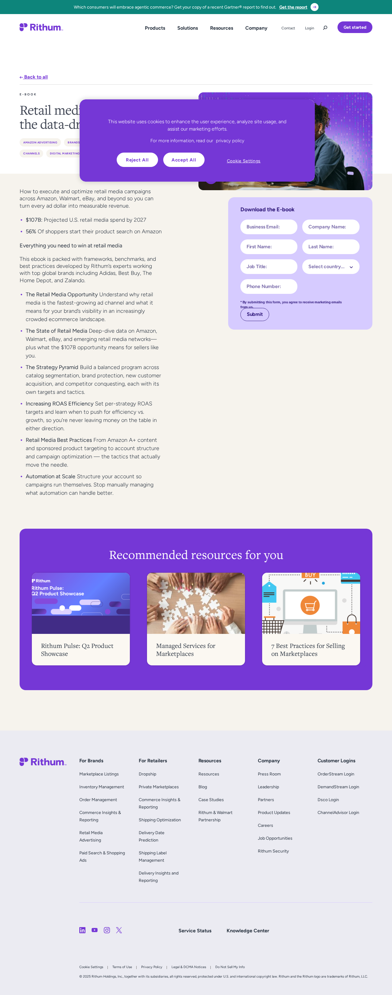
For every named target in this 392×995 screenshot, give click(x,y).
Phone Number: (264, 286)
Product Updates (274, 812)
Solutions (187, 28)
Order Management (98, 799)
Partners (266, 799)
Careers (265, 825)
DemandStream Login (338, 786)
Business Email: (263, 227)
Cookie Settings (91, 967)
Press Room (269, 773)
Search (325, 26)
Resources (221, 28)
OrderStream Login (336, 773)
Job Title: (257, 266)
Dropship (147, 773)
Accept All (184, 159)
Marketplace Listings (99, 773)
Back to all (35, 77)
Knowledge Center (248, 931)
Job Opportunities (275, 838)
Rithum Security (273, 851)
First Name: (259, 247)
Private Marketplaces (159, 786)
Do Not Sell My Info (230, 967)
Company (256, 28)
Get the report (293, 7)
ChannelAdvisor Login (338, 812)
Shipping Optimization (160, 819)
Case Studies (211, 799)
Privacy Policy (151, 967)
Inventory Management (101, 786)
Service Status (195, 931)
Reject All (137, 159)
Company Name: (327, 227)
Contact (288, 28)
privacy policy (230, 140)
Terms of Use (122, 967)
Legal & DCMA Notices (189, 967)
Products (155, 28)
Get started (355, 27)
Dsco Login (328, 799)
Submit (255, 314)
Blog (202, 786)
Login (309, 28)
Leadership (268, 786)
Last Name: (321, 247)
